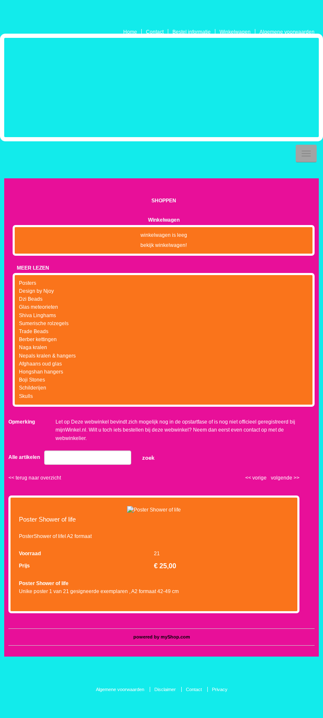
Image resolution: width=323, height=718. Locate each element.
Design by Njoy (36, 291)
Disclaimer (165, 689)
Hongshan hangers (41, 372)
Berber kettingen (38, 339)
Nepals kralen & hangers (47, 356)
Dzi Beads (30, 299)
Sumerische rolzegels (44, 323)
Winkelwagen (235, 32)
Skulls (26, 396)
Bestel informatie (191, 32)
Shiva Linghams (37, 315)
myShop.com (175, 636)
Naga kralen (33, 347)
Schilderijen (32, 388)
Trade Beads (33, 331)
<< (248, 478)
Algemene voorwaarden (287, 32)
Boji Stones (32, 380)
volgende (285, 478)
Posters (27, 283)
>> (295, 478)
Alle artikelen (24, 457)
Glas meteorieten (38, 307)
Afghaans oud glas (40, 364)
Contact (155, 32)
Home (130, 32)
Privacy (220, 689)
